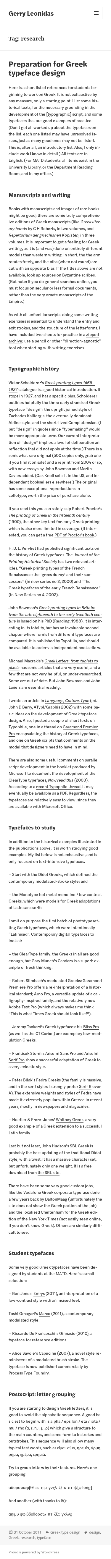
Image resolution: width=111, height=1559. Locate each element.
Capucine (47, 1353)
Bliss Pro (91, 1026)
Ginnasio (67, 1333)
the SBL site (48, 1172)
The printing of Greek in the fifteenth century (49, 515)
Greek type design (65, 1532)
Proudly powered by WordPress (34, 1552)
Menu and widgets (96, 13)
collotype (17, 495)
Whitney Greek (69, 1119)
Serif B (85, 1086)
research (27, 1537)
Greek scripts (42, 740)
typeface (44, 1537)
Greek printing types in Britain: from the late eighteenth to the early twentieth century (55, 614)
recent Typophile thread (58, 786)
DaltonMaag (56, 1199)
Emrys (39, 1293)
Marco (44, 1313)
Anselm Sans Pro (60, 1053)
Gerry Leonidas (31, 13)
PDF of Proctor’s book (74, 535)
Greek (14, 1537)
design (94, 1532)
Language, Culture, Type (67, 700)
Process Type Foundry (29, 1373)
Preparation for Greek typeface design (48, 68)
